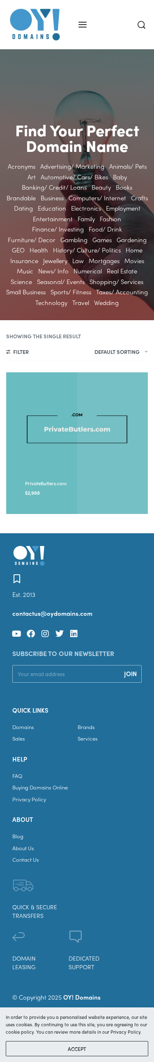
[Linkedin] (74, 634)
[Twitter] (59, 634)
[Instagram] (45, 634)
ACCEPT (77, 1049)
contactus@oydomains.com (52, 613)
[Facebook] (31, 634)
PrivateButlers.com (46, 483)
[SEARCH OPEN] (141, 25)
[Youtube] (16, 634)
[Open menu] (82, 24)
